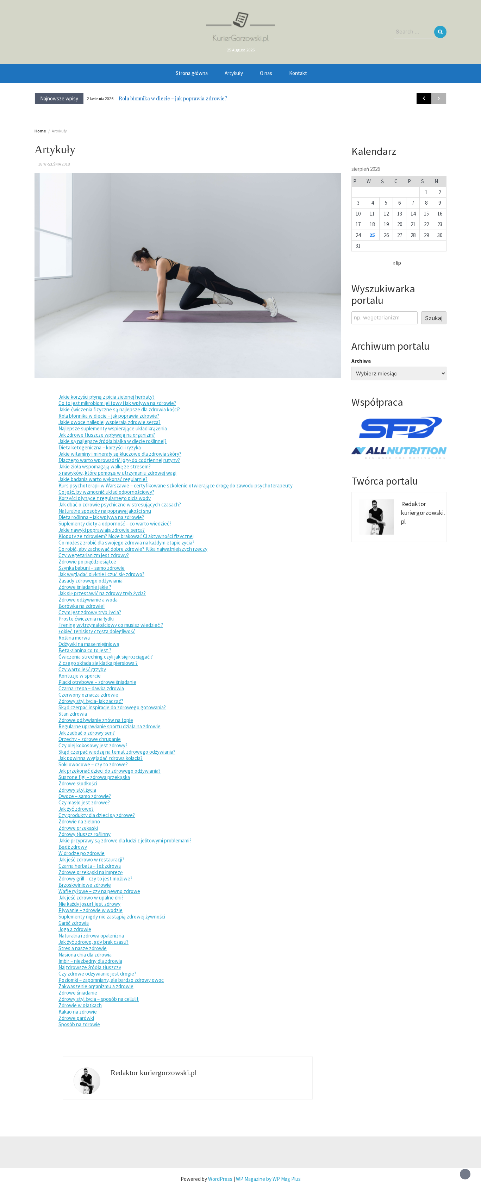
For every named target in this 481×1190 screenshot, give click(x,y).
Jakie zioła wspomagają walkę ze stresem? (104, 466)
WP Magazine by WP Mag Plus (268, 1179)
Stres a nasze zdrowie (82, 948)
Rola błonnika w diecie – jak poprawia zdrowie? (173, 98)
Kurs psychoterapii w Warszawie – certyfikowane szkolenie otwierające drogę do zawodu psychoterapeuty (175, 485)
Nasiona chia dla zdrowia (85, 954)
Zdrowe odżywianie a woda (88, 599)
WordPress (220, 1179)
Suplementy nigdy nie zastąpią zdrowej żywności (111, 916)
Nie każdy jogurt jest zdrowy (89, 904)
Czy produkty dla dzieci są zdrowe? (96, 815)
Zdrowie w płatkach (80, 1005)
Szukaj (434, 317)
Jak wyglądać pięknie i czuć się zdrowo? (101, 574)
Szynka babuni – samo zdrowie (91, 568)
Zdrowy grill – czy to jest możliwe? (95, 878)
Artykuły (234, 73)
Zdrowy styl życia (77, 789)
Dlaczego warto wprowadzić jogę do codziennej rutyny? (119, 460)
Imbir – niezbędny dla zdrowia (90, 961)
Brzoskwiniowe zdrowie (84, 884)
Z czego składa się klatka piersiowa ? (98, 663)
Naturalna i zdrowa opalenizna (91, 935)
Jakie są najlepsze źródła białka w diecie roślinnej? (112, 441)
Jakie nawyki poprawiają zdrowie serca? (101, 530)
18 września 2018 (54, 164)
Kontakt (298, 73)
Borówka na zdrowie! (81, 606)
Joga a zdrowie (74, 929)
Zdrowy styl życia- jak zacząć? (90, 701)
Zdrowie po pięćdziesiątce (87, 561)
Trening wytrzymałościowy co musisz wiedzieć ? (110, 625)
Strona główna (192, 73)
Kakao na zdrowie (77, 1011)
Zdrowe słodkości (77, 783)
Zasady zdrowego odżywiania (90, 580)
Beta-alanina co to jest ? (84, 650)
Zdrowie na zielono (79, 821)
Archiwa (361, 360)
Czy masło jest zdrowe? (84, 802)
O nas (266, 73)
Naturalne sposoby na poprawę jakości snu (104, 510)
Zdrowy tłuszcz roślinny (84, 834)
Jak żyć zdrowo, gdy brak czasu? (93, 942)
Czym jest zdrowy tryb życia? (89, 612)
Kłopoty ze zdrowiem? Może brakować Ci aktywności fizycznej (126, 536)
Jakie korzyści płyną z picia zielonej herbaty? (106, 396)
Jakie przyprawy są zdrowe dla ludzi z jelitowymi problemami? (125, 840)
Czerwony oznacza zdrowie (88, 694)
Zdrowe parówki (76, 1018)
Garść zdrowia (73, 923)
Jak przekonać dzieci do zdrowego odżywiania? (109, 770)
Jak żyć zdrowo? (76, 808)
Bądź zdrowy (72, 846)
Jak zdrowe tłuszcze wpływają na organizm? (106, 434)
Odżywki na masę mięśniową (88, 644)
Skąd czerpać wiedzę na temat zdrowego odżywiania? (116, 751)
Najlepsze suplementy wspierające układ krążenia (112, 428)
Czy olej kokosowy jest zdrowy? (92, 745)
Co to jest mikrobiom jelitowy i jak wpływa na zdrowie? (117, 403)
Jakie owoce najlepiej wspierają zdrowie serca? (109, 422)
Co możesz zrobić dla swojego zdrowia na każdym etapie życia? (126, 542)
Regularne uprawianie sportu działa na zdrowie (109, 726)
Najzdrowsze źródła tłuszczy (89, 967)
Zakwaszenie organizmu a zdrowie (95, 986)
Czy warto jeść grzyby (82, 669)
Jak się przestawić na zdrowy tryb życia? (102, 593)
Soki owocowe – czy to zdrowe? (93, 764)
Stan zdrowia (72, 713)
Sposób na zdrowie (79, 1024)
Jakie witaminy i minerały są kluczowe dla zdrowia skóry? (119, 453)
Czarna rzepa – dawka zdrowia (91, 688)
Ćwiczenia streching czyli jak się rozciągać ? (105, 656)
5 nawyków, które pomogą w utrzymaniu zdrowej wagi (117, 472)
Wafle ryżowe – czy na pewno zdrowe (99, 891)
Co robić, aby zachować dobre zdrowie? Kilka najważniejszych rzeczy (132, 549)
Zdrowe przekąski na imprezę (90, 872)
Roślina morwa (74, 637)
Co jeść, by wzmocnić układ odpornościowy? (106, 491)
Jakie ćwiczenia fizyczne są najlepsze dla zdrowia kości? (119, 409)
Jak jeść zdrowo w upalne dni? (91, 897)
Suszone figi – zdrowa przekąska (94, 777)
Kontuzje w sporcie (79, 675)
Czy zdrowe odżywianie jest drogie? (97, 973)
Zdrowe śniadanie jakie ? (84, 587)
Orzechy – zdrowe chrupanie (89, 739)
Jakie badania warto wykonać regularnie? (103, 479)
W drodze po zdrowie (81, 853)
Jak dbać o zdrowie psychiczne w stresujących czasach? (119, 504)
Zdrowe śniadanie (77, 992)
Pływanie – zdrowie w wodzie (90, 910)
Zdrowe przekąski (78, 827)
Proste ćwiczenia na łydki (86, 618)
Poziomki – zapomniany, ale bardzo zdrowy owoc (111, 980)
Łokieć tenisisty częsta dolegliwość (96, 631)
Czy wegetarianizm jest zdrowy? (93, 555)
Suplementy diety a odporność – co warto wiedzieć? (114, 523)
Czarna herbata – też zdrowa (89, 865)
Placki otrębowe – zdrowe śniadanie (97, 682)
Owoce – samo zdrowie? (84, 796)
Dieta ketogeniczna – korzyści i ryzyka (99, 447)
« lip (397, 263)
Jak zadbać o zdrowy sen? (86, 732)
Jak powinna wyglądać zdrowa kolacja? (100, 758)
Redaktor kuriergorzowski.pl (154, 1072)
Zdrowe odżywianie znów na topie (95, 720)
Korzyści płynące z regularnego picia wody (104, 498)
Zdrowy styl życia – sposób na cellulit (98, 999)
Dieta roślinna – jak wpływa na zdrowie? (101, 517)
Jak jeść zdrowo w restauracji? (91, 859)
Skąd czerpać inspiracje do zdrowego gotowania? (112, 707)
